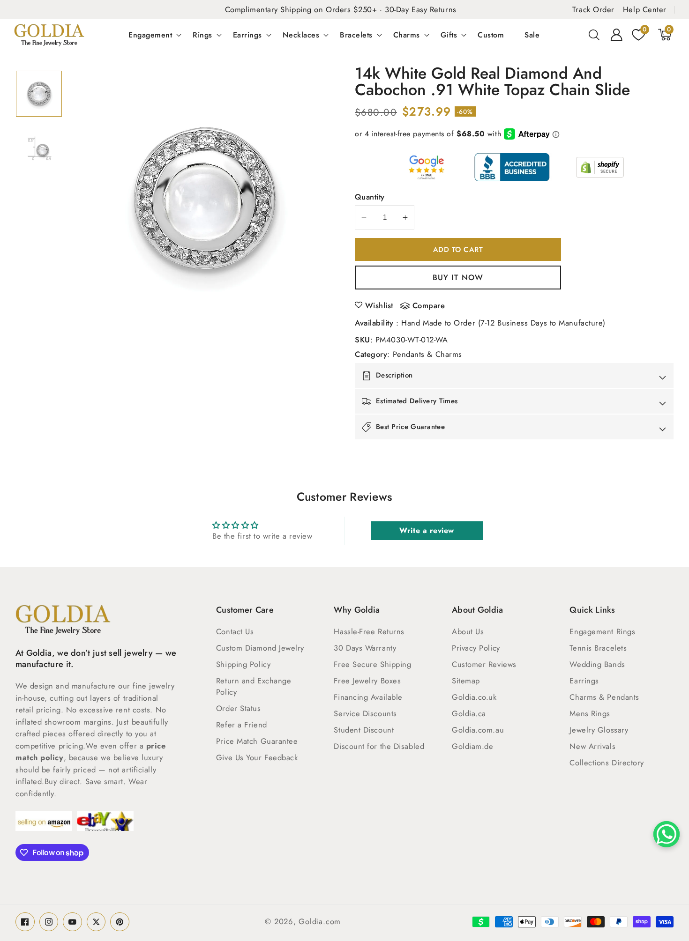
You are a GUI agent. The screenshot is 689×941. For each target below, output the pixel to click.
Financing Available (368, 697)
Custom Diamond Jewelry (260, 647)
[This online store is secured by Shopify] (600, 167)
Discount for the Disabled (379, 746)
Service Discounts (365, 713)
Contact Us (235, 631)
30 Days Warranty (365, 647)
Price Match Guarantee (257, 741)
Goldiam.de (473, 746)
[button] (594, 34)
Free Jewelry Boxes (367, 680)
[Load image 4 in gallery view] (39, 149)
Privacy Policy (476, 647)
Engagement (150, 34)
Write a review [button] (426, 530)
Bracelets (356, 34)
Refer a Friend (241, 724)
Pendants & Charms (427, 354)
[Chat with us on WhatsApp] (666, 834)
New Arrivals (592, 746)
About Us (468, 631)
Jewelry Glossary (598, 729)
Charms (406, 34)
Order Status (238, 708)
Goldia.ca (469, 713)
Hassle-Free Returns (369, 631)
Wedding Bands (597, 664)
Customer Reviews (484, 664)
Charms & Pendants (604, 697)
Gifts (449, 34)
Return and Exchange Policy (253, 686)
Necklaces (301, 34)
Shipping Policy (243, 664)
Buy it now (458, 277)
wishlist (379, 305)
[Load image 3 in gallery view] (39, 94)
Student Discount (364, 729)
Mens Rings (589, 713)
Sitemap (466, 680)
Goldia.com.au (478, 729)
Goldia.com (320, 921)
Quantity (370, 196)
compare (428, 306)
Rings (202, 34)
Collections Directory (606, 762)
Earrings (247, 34)
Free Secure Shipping (372, 664)
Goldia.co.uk (474, 697)
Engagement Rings (602, 631)
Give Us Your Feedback (257, 757)
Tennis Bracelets (598, 647)
